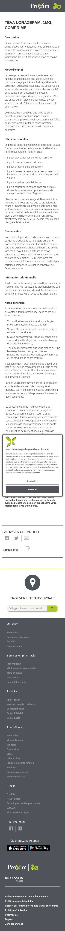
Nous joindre (13, 798)
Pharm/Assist (15, 727)
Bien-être (11, 641)
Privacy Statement (32, 472)
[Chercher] (52, 608)
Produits (12, 691)
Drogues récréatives (17, 772)
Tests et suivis (14, 672)
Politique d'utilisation (16, 910)
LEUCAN (11, 807)
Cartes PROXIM (15, 713)
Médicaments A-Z (16, 776)
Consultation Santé (17, 682)
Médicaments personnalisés (21, 668)
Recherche (12, 735)
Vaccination (13, 677)
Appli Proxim (13, 699)
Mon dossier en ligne (18, 812)
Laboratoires (13, 758)
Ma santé (12, 624)
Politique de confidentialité (19, 901)
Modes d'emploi (15, 740)
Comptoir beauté (15, 708)
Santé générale (14, 646)
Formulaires (13, 749)
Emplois (11, 794)
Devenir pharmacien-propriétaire (23, 803)
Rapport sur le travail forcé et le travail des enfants (31, 905)
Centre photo (13, 717)
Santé (10, 753)
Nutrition (11, 767)
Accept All (32, 489)
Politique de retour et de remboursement (26, 896)
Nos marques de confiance (21, 704)
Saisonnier (12, 632)
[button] (6, 538)
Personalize (32, 481)
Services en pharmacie (21, 655)
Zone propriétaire (14, 923)
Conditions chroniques (18, 637)
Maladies (11, 744)
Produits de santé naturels (20, 762)
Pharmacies (11, 914)
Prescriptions (14, 663)
